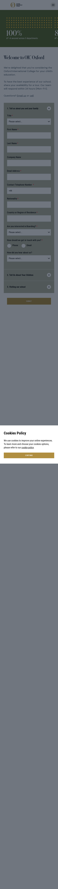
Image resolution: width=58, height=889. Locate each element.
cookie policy (27, 447)
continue (29, 455)
